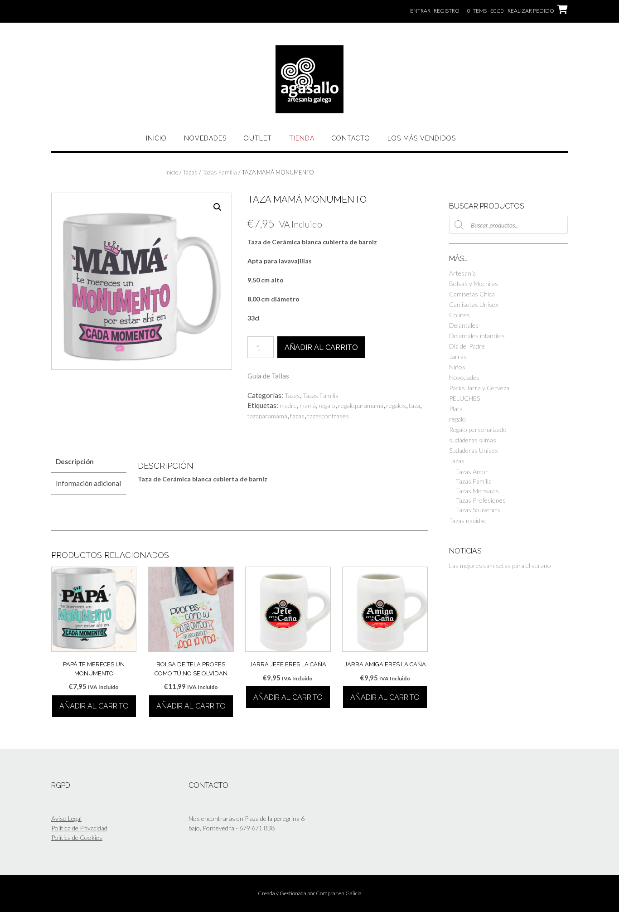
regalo (327, 405)
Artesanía (462, 273)
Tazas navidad (468, 520)
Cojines (459, 315)
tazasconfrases (328, 416)
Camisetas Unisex (473, 304)
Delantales (464, 325)
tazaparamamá (267, 416)
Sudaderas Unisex (473, 450)
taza (414, 405)
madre (288, 405)
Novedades (205, 138)
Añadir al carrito (321, 347)
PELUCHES (464, 398)
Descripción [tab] (75, 461)
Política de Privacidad (79, 828)
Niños (457, 367)
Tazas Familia (220, 172)
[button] (217, 207)
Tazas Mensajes (477, 491)
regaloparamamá (360, 405)
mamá (308, 405)
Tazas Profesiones (481, 500)
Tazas (190, 172)
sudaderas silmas (472, 440)
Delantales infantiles (477, 336)
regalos (396, 405)
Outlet (258, 138)
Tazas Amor (472, 471)
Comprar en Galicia (339, 893)
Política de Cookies (76, 837)
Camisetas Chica (472, 294)
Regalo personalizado (478, 429)
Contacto (351, 138)
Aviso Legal (66, 818)
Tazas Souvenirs (478, 510)
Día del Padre (467, 346)
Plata (456, 408)
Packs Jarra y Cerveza (479, 388)
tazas (297, 416)
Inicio (156, 138)
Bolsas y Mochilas (473, 283)
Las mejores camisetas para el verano (500, 565)
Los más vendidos (421, 138)
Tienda (301, 138)
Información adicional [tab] (88, 483)
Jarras (458, 356)
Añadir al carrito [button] (94, 706)
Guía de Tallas (268, 376)
